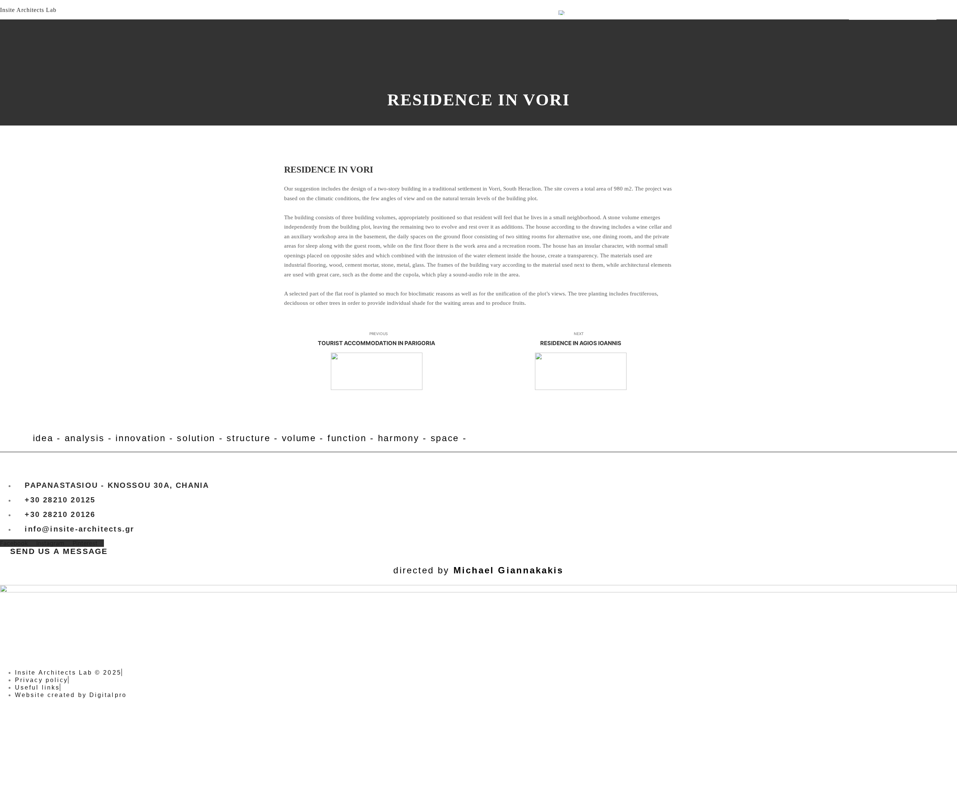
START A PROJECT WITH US (893, 15)
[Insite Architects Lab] (52, 15)
